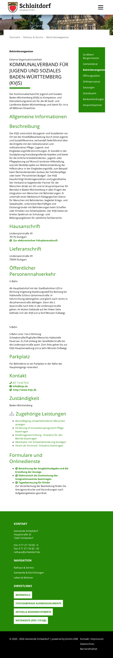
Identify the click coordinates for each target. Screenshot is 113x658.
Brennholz (23, 595)
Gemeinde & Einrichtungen (29, 572)
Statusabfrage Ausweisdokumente (38, 603)
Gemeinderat (90, 64)
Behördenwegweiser (92, 69)
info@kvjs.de (20, 386)
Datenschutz (87, 644)
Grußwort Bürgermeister (91, 56)
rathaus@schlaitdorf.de (27, 552)
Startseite (14, 37)
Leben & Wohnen (23, 577)
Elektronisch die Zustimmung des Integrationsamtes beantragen (36, 477)
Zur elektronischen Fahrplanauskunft (35, 240)
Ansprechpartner (92, 105)
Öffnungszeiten (91, 75)
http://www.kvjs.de (24, 389)
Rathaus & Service (33, 37)
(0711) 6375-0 (21, 382)
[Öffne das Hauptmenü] (100, 7)
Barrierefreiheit (88, 649)
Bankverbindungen (92, 99)
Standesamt (89, 93)
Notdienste (31, 620)
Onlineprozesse (91, 81)
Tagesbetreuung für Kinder (34, 482)
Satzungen (89, 87)
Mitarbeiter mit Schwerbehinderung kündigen (40, 442)
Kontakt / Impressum (92, 639)
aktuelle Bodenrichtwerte (33, 612)
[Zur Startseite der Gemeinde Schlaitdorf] (29, 7)
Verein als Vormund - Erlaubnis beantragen (39, 445)
